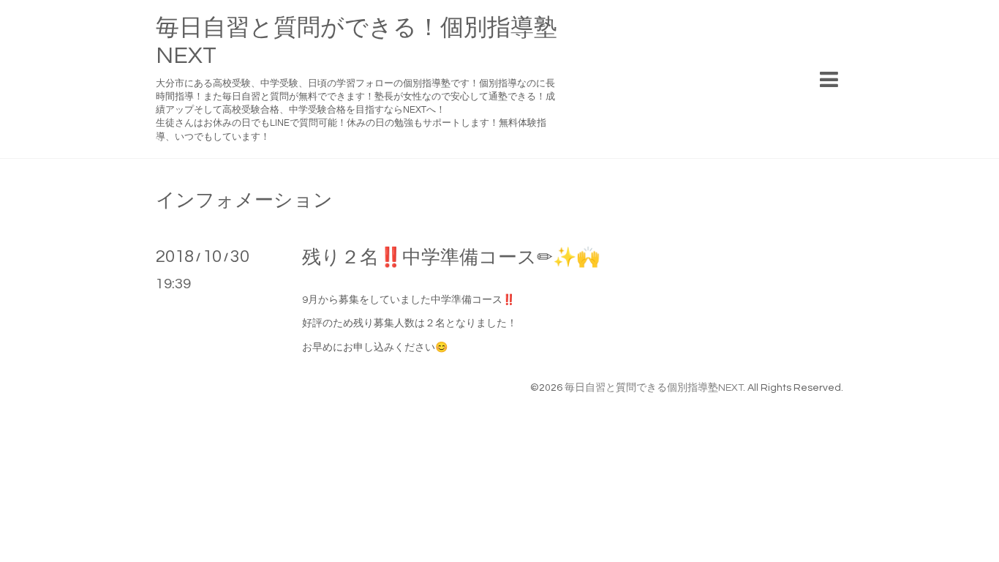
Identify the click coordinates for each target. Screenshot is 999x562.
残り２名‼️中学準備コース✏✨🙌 (451, 257)
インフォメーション (244, 200)
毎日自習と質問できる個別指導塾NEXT (654, 388)
